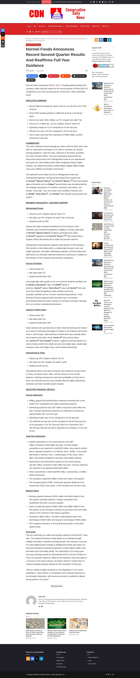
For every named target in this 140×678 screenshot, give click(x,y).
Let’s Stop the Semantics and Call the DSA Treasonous (67, 2)
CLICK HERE (102, 57)
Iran (35, 26)
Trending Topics (36, 38)
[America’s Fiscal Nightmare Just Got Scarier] (78, 623)
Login (89, 660)
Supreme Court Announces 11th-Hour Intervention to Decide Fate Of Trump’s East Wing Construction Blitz (109, 91)
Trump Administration (55, 26)
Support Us (95, 26)
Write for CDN (85, 26)
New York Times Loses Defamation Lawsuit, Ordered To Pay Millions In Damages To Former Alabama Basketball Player (109, 310)
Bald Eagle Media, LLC (58, 674)
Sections (41, 26)
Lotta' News (59, 663)
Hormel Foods (57, 586)
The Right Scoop (61, 667)
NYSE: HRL (54, 85)
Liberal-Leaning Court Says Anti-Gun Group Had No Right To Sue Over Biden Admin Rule (108, 249)
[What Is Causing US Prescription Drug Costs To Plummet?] (97, 107)
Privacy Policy (92, 663)
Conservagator (60, 657)
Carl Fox (31, 71)
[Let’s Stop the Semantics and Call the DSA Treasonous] (97, 215)
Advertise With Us (93, 657)
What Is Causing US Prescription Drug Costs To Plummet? (108, 108)
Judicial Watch (60, 660)
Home (29, 26)
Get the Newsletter (72, 26)
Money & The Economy (47, 38)
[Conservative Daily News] (58, 13)
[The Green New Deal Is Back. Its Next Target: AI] (97, 327)
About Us (105, 26)
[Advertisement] (103, 148)
